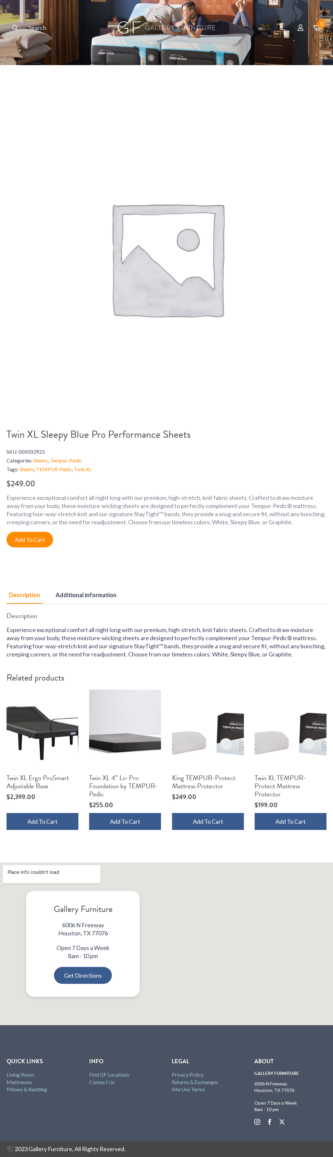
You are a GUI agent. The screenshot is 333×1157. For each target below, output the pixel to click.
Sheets (40, 460)
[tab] (25, 595)
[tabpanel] (166, 635)
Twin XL (83, 469)
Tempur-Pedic (66, 460)
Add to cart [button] (42, 821)
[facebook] (270, 1122)
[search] (15, 27)
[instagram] (257, 1122)
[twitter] (282, 1122)
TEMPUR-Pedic (54, 469)
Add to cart (30, 539)
